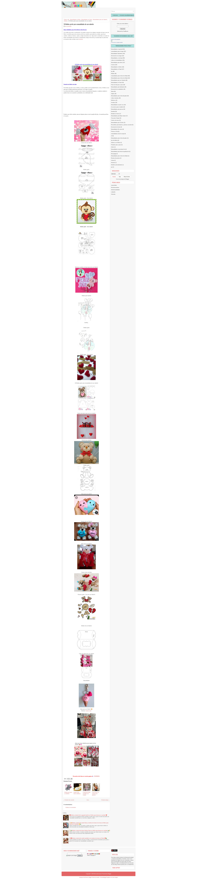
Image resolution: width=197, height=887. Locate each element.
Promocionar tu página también (117, 42)
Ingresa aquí (89, 710)
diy (68, 19)
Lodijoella (113, 192)
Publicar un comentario (71, 807)
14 (111, 135)
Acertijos (113, 102)
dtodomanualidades (115, 189)
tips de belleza (114, 140)
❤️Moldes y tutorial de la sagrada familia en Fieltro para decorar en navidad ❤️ (88, 815)
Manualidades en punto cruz (117, 104)
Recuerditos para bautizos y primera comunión (121, 124)
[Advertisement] (75, 13)
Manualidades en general (116, 49)
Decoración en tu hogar (116, 55)
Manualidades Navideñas (116, 53)
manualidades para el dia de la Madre (119, 75)
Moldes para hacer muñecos (77, 793)
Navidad (113, 111)
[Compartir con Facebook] (71, 779)
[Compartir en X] (70, 779)
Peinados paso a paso (116, 144)
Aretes (112, 147)
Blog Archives (127, 176)
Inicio (88, 800)
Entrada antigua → (105, 800)
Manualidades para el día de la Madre (119, 78)
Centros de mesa (115, 120)
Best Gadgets (115, 877)
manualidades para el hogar (117, 51)
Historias (113, 162)
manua (112, 160)
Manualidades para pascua (117, 109)
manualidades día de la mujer (117, 133)
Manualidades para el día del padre (119, 95)
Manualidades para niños (116, 62)
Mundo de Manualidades (115, 39)
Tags (120, 176)
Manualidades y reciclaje (116, 58)
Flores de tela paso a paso (117, 84)
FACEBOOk (97, 776)
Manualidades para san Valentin (100, 19)
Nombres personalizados (116, 164)
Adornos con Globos (115, 142)
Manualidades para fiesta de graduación (120, 151)
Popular (114, 176)
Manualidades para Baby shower (118, 115)
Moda (112, 91)
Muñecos (113, 100)
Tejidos (112, 93)
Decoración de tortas (115, 127)
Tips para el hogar (115, 118)
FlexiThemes (85, 877)
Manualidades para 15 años (117, 122)
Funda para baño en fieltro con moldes (86, 794)
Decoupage (113, 153)
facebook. (81, 39)
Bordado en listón (115, 113)
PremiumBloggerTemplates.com (106, 877)
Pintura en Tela (114, 131)
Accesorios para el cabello (117, 107)
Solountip (113, 194)
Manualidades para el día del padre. (119, 138)
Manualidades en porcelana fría (118, 149)
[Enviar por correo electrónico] (67, 779)
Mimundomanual (97, 873)
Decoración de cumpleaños (117, 89)
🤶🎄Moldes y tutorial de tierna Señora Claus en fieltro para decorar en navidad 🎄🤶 (89, 830)
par (112, 167)
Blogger (127, 179)
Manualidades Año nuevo (116, 129)
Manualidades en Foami (86, 19)
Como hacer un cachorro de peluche (95, 794)
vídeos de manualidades (116, 60)
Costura (113, 64)
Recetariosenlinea (115, 187)
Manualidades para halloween (117, 87)
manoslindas (114, 185)
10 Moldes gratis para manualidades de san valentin (79, 24)
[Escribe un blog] (69, 779)
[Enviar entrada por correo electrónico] (65, 778)
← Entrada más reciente (68, 800)
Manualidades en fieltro (75, 19)
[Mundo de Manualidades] (111, 41)
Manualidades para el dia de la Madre (119, 155)
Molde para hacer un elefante (68, 793)
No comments (68, 26)
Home (65, 19)
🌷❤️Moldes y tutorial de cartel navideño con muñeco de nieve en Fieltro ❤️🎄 (88, 838)
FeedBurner (125, 31)
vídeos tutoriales (115, 98)
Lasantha (97, 877)
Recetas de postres (115, 158)
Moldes (65, 20)
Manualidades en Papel (116, 69)
